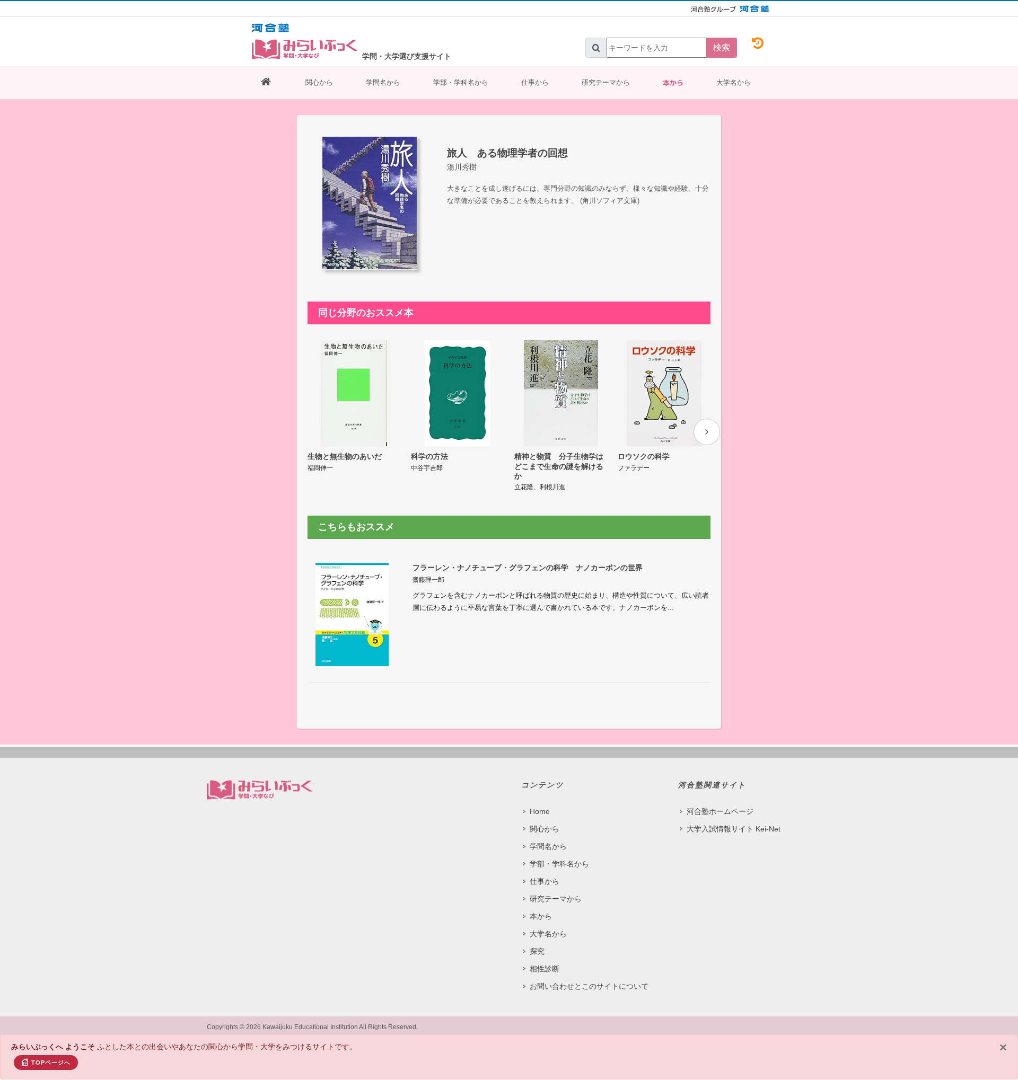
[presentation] (707, 432)
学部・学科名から (460, 82)
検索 (721, 47)
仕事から (535, 82)
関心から (319, 82)
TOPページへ (51, 1062)
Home (540, 811)
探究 (537, 951)
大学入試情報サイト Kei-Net (733, 829)
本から (673, 82)
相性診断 (544, 968)
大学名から (733, 82)
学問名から (383, 82)
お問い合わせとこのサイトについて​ (589, 986)
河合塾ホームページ (720, 811)
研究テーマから (606, 82)
